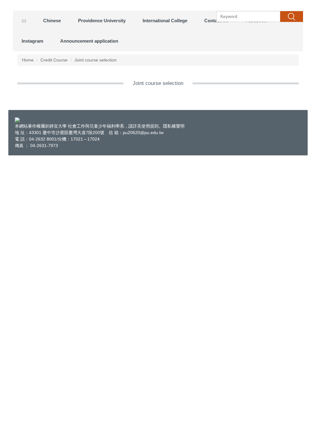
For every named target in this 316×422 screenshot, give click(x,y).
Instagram (32, 41)
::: (24, 20)
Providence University (102, 20)
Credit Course (54, 59)
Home (28, 59)
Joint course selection (95, 59)
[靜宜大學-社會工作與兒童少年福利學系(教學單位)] (17, 119)
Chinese (52, 20)
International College (165, 20)
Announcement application (89, 41)
